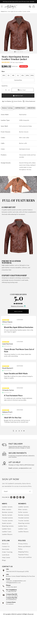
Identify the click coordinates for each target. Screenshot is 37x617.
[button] (34, 7)
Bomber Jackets (7, 512)
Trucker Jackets (7, 520)
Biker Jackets (6, 509)
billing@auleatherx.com (13, 582)
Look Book (5, 555)
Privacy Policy (23, 543)
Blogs (4, 560)
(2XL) (27, 75)
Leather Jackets (7, 507)
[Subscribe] (31, 491)
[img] (5, 320)
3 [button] (19, 431)
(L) (18, 75)
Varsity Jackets (7, 515)
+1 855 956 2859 (11, 586)
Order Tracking (7, 552)
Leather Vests (6, 529)
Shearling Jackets (8, 526)
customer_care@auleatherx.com (22, 468)
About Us (5, 543)
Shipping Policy (23, 552)
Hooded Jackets (7, 518)
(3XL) (32, 75)
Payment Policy (23, 554)
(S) (8, 75)
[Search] (30, 7)
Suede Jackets (6, 523)
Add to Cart (19, 95)
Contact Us (6, 546)
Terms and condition (25, 557)
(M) (13, 75)
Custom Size (18, 80)
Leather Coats (6, 531)
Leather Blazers (7, 534)
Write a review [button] (18, 311)
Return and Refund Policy (24, 548)
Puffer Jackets (23, 512)
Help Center (6, 557)
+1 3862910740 (11, 590)
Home (2, 11)
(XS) (4, 75)
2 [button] (16, 431)
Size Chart (22, 90)
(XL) (23, 75)
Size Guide (5, 549)
